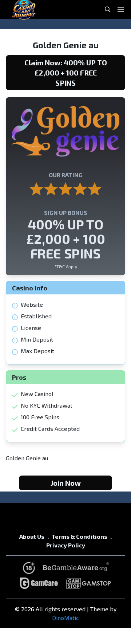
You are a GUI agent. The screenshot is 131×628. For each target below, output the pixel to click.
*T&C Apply (65, 266)
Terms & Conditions (79, 536)
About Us (31, 536)
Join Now (66, 482)
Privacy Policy (65, 545)
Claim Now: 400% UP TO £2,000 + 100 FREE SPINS (65, 72)
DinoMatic (65, 617)
